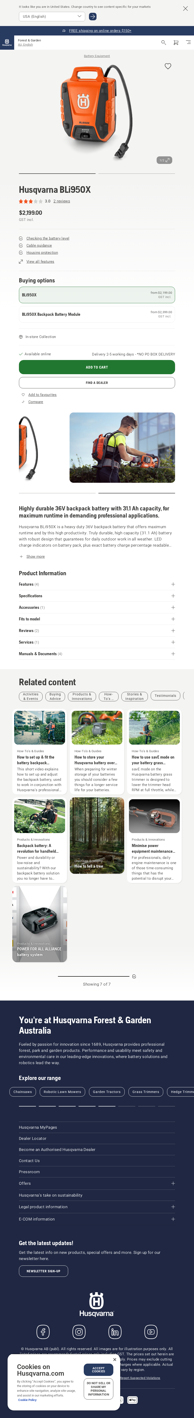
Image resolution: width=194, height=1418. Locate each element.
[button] (168, 66)
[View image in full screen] (97, 112)
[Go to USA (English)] (93, 16)
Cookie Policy (27, 1400)
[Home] (7, 42)
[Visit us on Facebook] (43, 1332)
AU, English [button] (25, 44)
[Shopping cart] (176, 42)
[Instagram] (79, 1332)
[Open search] (163, 42)
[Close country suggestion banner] (185, 8)
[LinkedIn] (115, 1332)
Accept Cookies (98, 1369)
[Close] (115, 1359)
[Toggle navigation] (188, 42)
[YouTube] (151, 1332)
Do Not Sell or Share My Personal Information (98, 1388)
